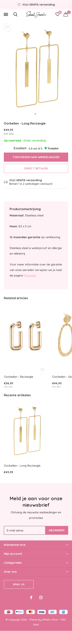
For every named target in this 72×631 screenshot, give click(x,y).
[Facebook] (31, 597)
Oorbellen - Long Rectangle (22, 465)
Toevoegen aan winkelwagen (36, 157)
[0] (66, 14)
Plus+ (55, 619)
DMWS (46, 619)
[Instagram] (41, 597)
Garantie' (30, 275)
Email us (18, 584)
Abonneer (57, 530)
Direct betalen (36, 168)
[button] (6, 14)
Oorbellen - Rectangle (18, 377)
